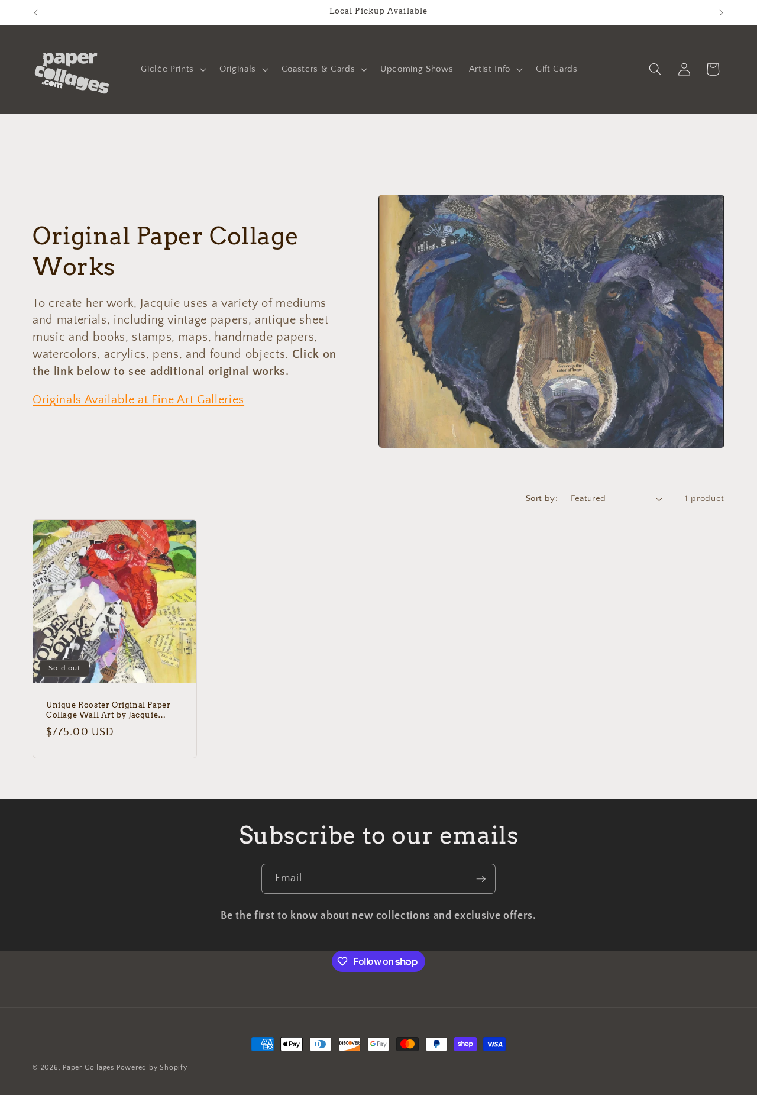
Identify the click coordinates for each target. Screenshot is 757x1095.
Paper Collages (88, 1067)
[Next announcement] (722, 12)
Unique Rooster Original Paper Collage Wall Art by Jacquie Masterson (108, 710)
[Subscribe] (481, 879)
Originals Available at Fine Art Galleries (138, 399)
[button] (172, 69)
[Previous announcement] (36, 12)
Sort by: (542, 498)
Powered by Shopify (152, 1067)
